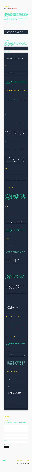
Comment (5, 424)
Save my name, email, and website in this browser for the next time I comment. (15, 445)
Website (5, 440)
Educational (4, 1)
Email (5, 436)
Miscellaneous (15, 8)
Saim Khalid (10, 8)
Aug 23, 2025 (5, 8)
